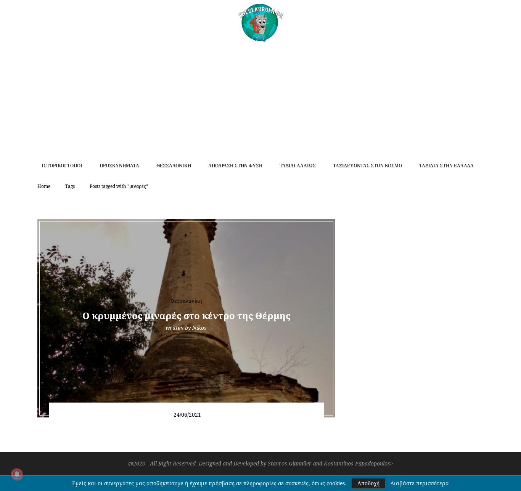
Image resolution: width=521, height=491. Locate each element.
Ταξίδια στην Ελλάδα (446, 166)
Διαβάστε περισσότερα (420, 483)
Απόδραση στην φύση (235, 166)
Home (43, 186)
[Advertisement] (260, 98)
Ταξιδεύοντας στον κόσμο (367, 166)
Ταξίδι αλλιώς (298, 166)
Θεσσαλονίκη (173, 166)
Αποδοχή (368, 483)
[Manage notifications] (17, 474)
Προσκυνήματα (119, 166)
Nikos (199, 327)
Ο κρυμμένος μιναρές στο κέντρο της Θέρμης (186, 315)
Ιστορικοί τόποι (62, 166)
